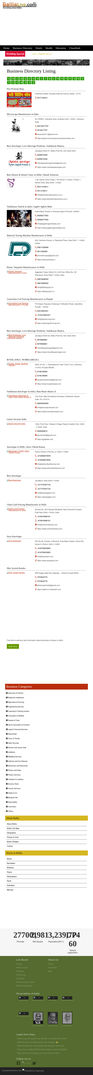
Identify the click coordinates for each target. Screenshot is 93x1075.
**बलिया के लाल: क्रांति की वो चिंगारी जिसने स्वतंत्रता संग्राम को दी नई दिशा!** (42, 1049)
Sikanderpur (12, 876)
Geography (11, 832)
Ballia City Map (13, 828)
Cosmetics (12, 806)
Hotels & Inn (12, 793)
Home (6, 48)
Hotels (39, 48)
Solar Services (13, 743)
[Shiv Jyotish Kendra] (16, 573)
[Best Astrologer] (14, 480)
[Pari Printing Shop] (19, 99)
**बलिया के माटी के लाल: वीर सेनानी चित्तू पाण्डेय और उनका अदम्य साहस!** (40, 1046)
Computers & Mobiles (16, 715)
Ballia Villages (13, 841)
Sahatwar (11, 885)
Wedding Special (15, 53)
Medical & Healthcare (16, 697)
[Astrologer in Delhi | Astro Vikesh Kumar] (19, 451)
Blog (50, 971)
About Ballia (12, 824)
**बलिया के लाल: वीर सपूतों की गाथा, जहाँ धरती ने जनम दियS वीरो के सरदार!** (42, 1038)
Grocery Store (13, 784)
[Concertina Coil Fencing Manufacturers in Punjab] (19, 304)
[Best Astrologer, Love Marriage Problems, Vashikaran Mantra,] (19, 157)
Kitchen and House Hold (17, 747)
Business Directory (22, 48)
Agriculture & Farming (16, 702)
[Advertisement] (46, 28)
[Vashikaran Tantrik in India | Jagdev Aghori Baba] (19, 218)
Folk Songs (21, 974)
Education (61, 48)
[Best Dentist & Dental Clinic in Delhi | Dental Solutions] (11, 183)
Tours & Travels (14, 738)
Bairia (9, 858)
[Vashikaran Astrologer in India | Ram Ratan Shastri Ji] (19, 396)
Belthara (10, 867)
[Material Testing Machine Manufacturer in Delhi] (19, 247)
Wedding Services (15, 756)
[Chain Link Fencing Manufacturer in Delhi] (19, 509)
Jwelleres (11, 752)
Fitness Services (14, 774)
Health (49, 48)
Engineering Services (16, 706)
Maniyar (10, 889)
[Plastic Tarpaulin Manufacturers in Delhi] (19, 272)
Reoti (9, 881)
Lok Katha (20, 978)
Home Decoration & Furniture (19, 725)
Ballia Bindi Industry (24, 985)
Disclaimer (52, 967)
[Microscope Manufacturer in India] (16, 126)
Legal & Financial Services (18, 729)
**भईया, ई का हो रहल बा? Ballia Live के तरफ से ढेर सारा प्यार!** (38, 1053)
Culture (10, 846)
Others (10, 811)
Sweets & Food (13, 720)
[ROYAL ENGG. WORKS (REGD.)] (19, 364)
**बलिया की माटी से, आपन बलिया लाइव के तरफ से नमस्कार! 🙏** (37, 1042)
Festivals (20, 971)
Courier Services (14, 788)
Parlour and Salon (14, 770)
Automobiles (12, 802)
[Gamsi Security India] (16, 424)
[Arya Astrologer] (14, 541)
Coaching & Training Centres (18, 711)
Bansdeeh (11, 863)
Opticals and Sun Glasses (17, 761)
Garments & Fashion (15, 693)
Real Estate (12, 734)
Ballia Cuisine (22, 967)
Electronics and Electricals (18, 765)
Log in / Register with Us (42, 53)
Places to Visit (12, 837)
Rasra (9, 872)
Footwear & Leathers (15, 779)
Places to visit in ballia (25, 982)
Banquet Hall (12, 797)
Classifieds (74, 48)
